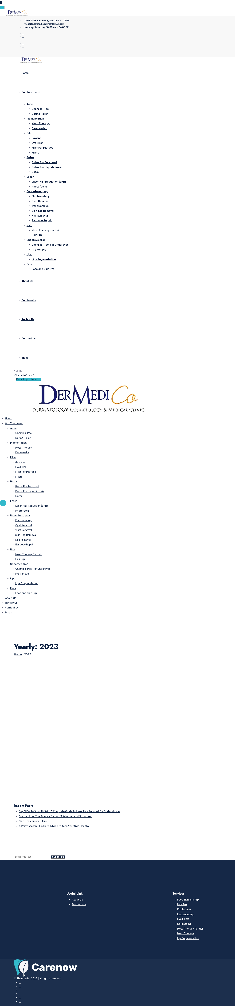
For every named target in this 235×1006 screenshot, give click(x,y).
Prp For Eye (39, 249)
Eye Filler (37, 142)
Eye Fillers (183, 918)
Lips (29, 254)
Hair (29, 225)
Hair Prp (37, 234)
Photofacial (39, 186)
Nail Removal (40, 215)
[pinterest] (23, 40)
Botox (30, 157)
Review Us (27, 319)
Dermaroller (39, 128)
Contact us (28, 338)
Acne (30, 104)
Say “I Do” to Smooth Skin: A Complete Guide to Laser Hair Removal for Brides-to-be (106, 708)
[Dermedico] (17, 12)
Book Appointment (27, 379)
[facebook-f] (23, 36)
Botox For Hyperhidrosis (47, 167)
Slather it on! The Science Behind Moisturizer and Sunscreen (79, 732)
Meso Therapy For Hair (190, 928)
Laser (30, 176)
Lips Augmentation (44, 259)
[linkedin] (23, 50)
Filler (30, 133)
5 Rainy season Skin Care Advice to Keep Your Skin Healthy (78, 791)
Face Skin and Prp (188, 899)
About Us (27, 281)
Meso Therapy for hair (46, 230)
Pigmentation (35, 118)
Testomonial (79, 904)
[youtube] (23, 46)
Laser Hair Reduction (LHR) (49, 181)
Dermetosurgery (37, 191)
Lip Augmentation (188, 938)
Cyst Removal (40, 201)
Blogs (24, 357)
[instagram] (23, 43)
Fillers (35, 152)
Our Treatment (30, 92)
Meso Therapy (41, 123)
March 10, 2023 (29, 756)
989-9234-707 (24, 375)
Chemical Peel (40, 108)
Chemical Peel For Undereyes (50, 244)
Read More (20, 722)
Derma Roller (40, 113)
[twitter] (23, 33)
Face (30, 264)
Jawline (36, 138)
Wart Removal (40, 205)
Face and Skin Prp (43, 268)
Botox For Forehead (44, 162)
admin (17, 702)
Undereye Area (36, 239)
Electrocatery (40, 196)
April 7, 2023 (28, 702)
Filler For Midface (42, 147)
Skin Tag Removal (43, 210)
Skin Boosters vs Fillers (38, 762)
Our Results (28, 300)
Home (25, 73)
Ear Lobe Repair (42, 220)
